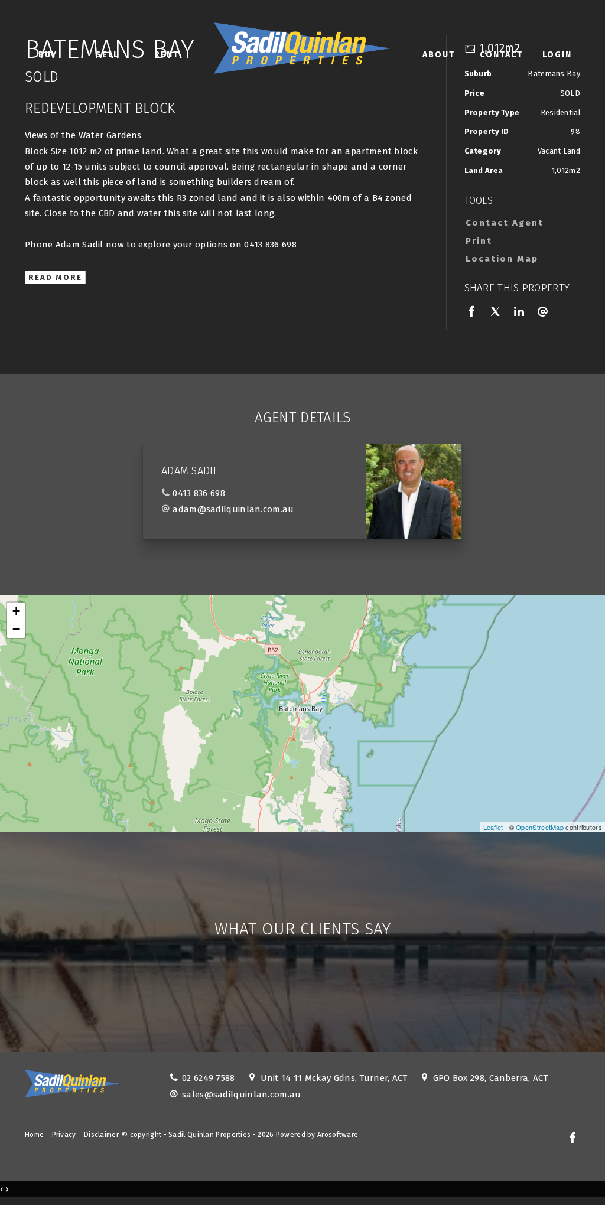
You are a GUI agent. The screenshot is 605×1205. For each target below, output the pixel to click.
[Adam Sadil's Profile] (413, 491)
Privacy (64, 1135)
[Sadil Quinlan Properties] (302, 45)
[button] (519, 241)
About (438, 55)
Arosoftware (337, 1135)
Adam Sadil (189, 470)
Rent (166, 55)
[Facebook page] (572, 1139)
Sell (107, 55)
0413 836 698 (199, 493)
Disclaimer (101, 1135)
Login (557, 55)
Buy (47, 55)
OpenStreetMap (540, 827)
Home (34, 1135)
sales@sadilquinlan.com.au (241, 1094)
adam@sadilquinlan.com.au (233, 509)
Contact (501, 55)
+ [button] (16, 611)
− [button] (16, 628)
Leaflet (493, 827)
